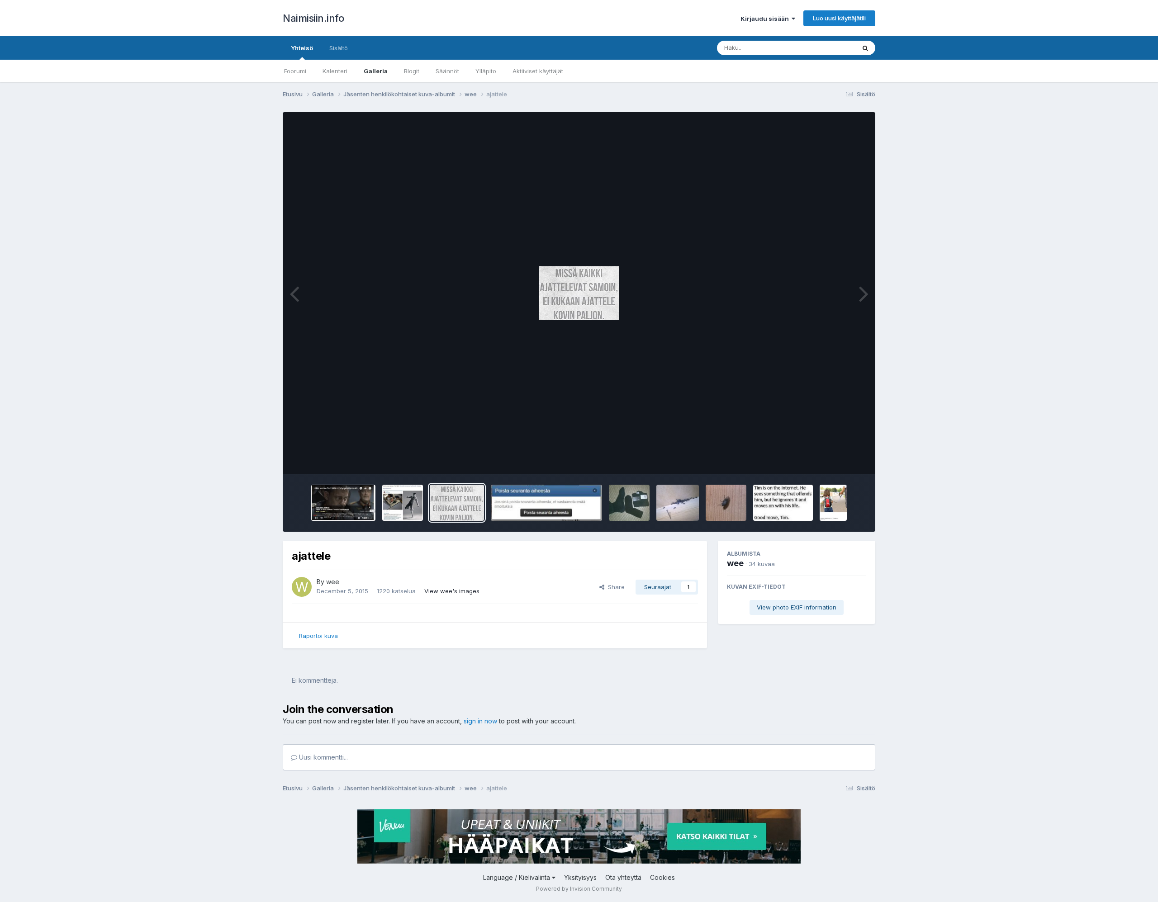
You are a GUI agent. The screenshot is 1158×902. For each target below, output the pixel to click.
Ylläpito (485, 71)
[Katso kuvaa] (579, 293)
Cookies (662, 877)
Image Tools (838, 457)
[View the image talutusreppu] (833, 503)
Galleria (376, 71)
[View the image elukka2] (677, 503)
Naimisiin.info (313, 18)
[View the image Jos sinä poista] (546, 503)
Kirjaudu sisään (766, 18)
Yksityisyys (580, 877)
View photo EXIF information (796, 607)
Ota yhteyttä (623, 877)
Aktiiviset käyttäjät (538, 71)
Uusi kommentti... (322, 757)
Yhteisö (302, 48)
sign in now (480, 721)
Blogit (411, 71)
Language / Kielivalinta (517, 877)
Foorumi (295, 71)
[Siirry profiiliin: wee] (302, 587)
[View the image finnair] (343, 503)
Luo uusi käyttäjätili (839, 18)
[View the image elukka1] (726, 503)
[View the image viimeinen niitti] (402, 503)
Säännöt (447, 71)
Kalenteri (335, 71)
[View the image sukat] (629, 503)
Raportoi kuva (318, 635)
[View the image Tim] (783, 503)
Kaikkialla (830, 47)
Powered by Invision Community (579, 888)
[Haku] (865, 48)
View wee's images (451, 591)
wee (332, 582)
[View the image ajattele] (457, 503)
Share (614, 586)
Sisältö (338, 48)
